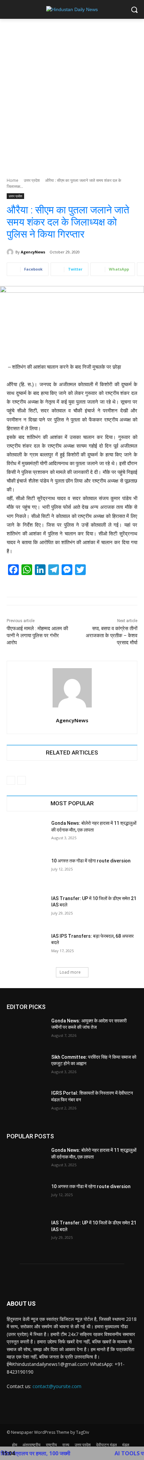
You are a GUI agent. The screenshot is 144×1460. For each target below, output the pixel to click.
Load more (70, 972)
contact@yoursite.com (56, 1386)
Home (12, 180)
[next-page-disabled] (21, 780)
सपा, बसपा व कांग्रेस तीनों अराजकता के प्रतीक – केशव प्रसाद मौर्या (111, 635)
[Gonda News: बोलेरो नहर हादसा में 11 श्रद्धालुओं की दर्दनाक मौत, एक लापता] (26, 834)
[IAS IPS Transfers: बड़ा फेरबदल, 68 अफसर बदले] (26, 947)
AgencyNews (33, 251)
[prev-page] (11, 780)
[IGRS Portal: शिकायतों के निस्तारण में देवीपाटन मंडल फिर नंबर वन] (26, 1104)
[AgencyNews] (11, 252)
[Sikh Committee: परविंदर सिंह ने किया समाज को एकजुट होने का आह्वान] (26, 1068)
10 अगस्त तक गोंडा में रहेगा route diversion (91, 860)
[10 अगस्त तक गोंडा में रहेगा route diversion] (26, 871)
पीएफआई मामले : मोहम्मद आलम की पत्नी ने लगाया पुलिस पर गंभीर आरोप (37, 635)
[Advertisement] (72, 94)
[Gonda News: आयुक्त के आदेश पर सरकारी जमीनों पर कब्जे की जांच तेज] (26, 1031)
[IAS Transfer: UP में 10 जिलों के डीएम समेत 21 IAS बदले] (26, 909)
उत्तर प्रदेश (32, 180)
